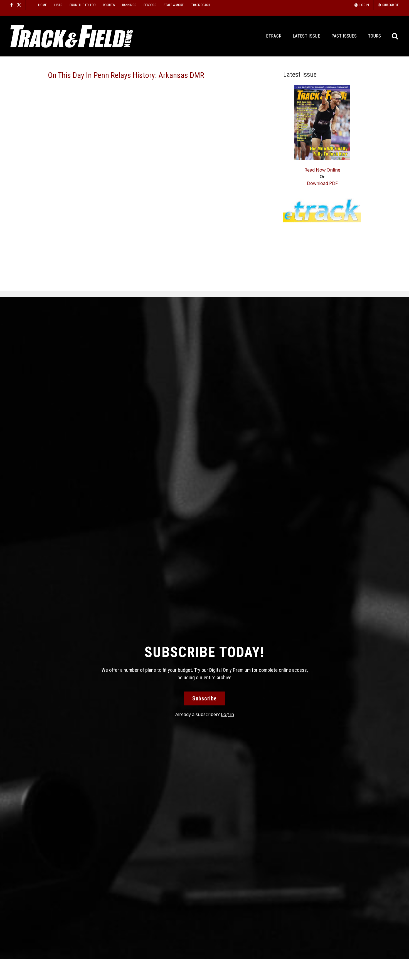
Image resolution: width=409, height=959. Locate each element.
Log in (227, 714)
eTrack (273, 36)
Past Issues (344, 36)
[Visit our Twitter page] (19, 5)
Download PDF (322, 183)
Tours (374, 36)
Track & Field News (71, 36)
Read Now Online (322, 170)
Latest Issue (306, 36)
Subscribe (204, 698)
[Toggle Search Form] (395, 36)
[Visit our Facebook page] (11, 5)
